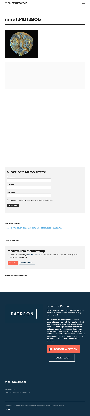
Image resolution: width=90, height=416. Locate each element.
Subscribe (12, 205)
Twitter (9, 409)
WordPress (41, 405)
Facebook (6, 409)
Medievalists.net (16, 3)
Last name (11, 192)
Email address (12, 177)
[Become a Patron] (63, 352)
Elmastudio (60, 405)
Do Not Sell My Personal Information (17, 392)
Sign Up (12, 262)
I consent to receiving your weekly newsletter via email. (31, 200)
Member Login (27, 262)
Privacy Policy (10, 389)
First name (11, 185)
